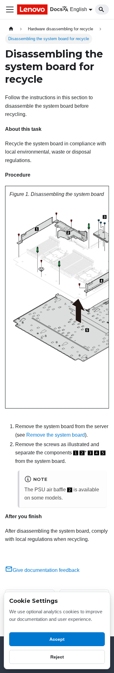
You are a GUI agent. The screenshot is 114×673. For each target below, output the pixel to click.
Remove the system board (55, 435)
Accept (57, 639)
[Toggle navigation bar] (10, 9)
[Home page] (11, 29)
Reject (57, 656)
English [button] (78, 9)
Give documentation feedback (46, 570)
